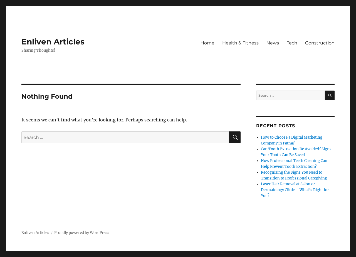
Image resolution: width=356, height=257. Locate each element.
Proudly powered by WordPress (81, 232)
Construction (320, 43)
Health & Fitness (240, 43)
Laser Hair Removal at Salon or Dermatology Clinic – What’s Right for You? (295, 190)
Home (207, 43)
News (272, 43)
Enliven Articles (53, 41)
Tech (292, 43)
